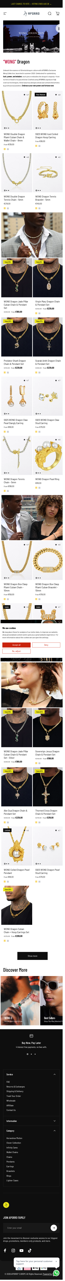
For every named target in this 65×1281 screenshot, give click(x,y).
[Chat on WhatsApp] (56, 1273)
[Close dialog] (59, 622)
